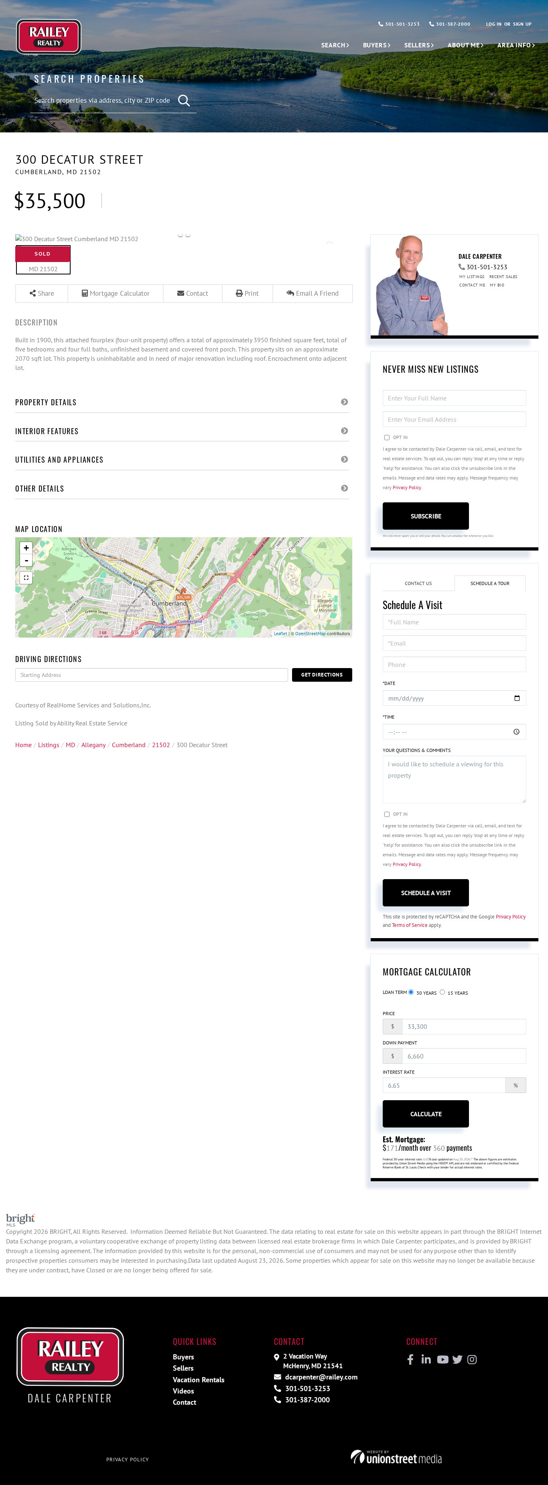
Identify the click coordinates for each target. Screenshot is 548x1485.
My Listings (472, 276)
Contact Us (418, 583)
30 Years (425, 993)
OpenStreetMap (310, 633)
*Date (389, 683)
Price (389, 1013)
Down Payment (400, 1043)
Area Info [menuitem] (514, 45)
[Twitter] (456, 1359)
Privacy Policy (407, 487)
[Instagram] (471, 1359)
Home (23, 745)
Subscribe (426, 516)
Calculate (426, 1114)
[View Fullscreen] (26, 578)
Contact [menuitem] (184, 1402)
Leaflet (280, 633)
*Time (388, 717)
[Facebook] (410, 1359)
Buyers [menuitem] (375, 45)
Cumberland (129, 745)
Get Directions (322, 674)
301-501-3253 (402, 24)
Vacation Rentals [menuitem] (199, 1379)
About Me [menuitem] (464, 45)
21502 (161, 745)
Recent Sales (503, 276)
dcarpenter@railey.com (320, 1376)
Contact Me (472, 285)
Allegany (93, 745)
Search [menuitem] (333, 45)
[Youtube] (441, 1359)
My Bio (497, 285)
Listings (48, 745)
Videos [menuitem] (183, 1391)
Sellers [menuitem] (417, 45)
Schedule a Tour (490, 583)
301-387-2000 (452, 24)
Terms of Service (410, 925)
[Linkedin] (426, 1359)
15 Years (457, 993)
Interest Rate (398, 1072)
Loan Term (395, 992)
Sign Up (522, 24)
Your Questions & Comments (417, 750)
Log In (493, 24)
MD (70, 745)
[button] (184, 100)
